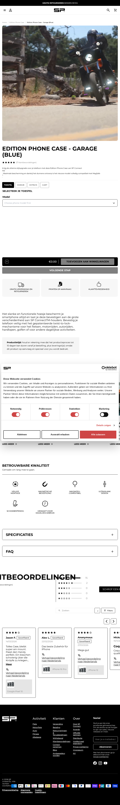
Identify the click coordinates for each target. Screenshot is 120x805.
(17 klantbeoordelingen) (26, 162)
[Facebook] (95, 763)
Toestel (8, 185)
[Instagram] (100, 763)
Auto (35, 731)
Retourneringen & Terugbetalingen (60, 733)
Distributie (77, 738)
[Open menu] (5, 10)
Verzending (58, 724)
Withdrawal (58, 738)
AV (74, 753)
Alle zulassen (98, 434)
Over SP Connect (77, 725)
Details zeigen (103, 425)
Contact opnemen (57, 746)
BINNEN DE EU (60, 3)
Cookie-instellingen (40, 791)
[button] (73, 577)
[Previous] (107, 621)
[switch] (45, 414)
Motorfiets (37, 727)
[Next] (114, 621)
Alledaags (37, 737)
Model (6, 197)
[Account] (10, 10)
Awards (76, 729)
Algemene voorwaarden (27, 791)
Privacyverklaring (80, 747)
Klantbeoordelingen (60, 741)
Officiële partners (76, 734)
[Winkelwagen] (115, 10)
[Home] (59, 10)
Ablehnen (22, 434)
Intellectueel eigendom (78, 742)
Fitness (36, 734)
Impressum (78, 750)
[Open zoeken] (108, 10)
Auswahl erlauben (60, 434)
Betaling (56, 727)
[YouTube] (105, 763)
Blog (55, 750)
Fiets (35, 724)
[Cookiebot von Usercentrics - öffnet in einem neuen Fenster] (104, 368)
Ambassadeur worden (59, 754)
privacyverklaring (100, 756)
